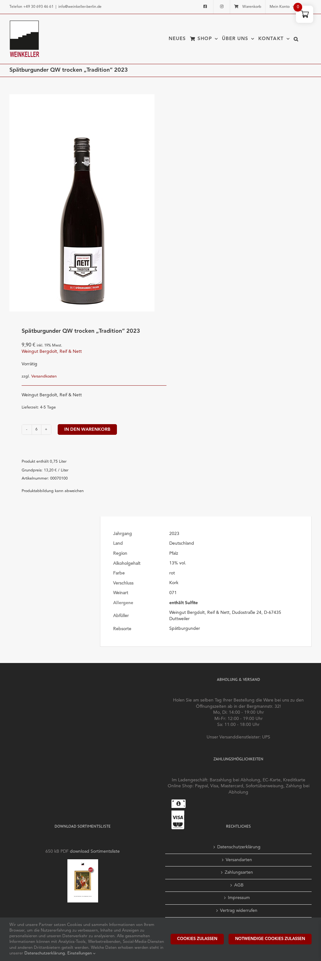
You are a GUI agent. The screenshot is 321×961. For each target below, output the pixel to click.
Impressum (239, 898)
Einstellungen (80, 953)
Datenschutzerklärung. (45, 953)
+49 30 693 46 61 (38, 7)
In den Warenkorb (87, 429)
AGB (239, 885)
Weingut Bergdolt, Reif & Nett (52, 351)
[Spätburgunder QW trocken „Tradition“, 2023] (82, 202)
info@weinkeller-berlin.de (80, 7)
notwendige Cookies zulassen (270, 939)
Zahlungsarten (239, 872)
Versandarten (239, 860)
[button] (296, 39)
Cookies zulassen (197, 939)
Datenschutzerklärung (238, 847)
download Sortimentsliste (95, 851)
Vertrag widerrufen (238, 910)
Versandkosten (44, 376)
